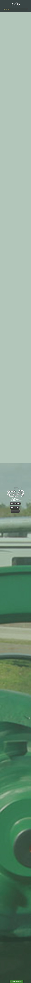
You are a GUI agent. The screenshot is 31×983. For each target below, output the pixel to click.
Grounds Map (15, 511)
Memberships (14, 507)
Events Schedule (15, 503)
